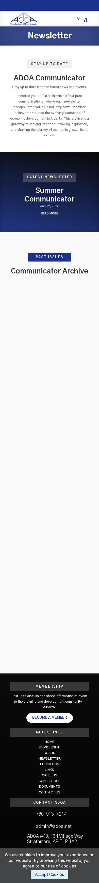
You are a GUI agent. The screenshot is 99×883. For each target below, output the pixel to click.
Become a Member (49, 717)
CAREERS (49, 775)
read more (49, 213)
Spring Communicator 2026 (49, 327)
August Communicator (50, 452)
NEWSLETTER (50, 758)
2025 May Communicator (49, 493)
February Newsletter (49, 535)
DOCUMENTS (49, 786)
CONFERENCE (49, 781)
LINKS (49, 770)
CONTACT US (49, 792)
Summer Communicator (49, 285)
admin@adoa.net (54, 826)
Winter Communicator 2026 (49, 368)
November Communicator (49, 410)
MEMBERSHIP (49, 747)
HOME (49, 742)
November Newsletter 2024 (49, 577)
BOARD (49, 753)
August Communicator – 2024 (49, 619)
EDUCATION (49, 764)
